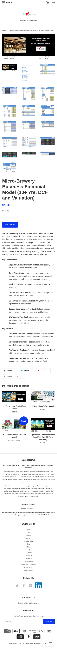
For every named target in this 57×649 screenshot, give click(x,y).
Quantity (5, 211)
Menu (9, 2)
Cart (52, 2)
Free (28, 532)
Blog (28, 544)
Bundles (28, 538)
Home (4, 30)
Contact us (28, 558)
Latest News (28, 460)
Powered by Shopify (41, 643)
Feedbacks (28, 553)
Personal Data (28, 567)
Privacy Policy (28, 561)
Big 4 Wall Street (27, 643)
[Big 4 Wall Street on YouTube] (30, 586)
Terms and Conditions (28, 564)
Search (28, 529)
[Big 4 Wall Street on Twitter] (17, 586)
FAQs (28, 550)
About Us (28, 555)
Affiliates (28, 547)
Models (28, 535)
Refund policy (28, 570)
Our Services (28, 541)
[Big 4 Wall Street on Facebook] (23, 586)
